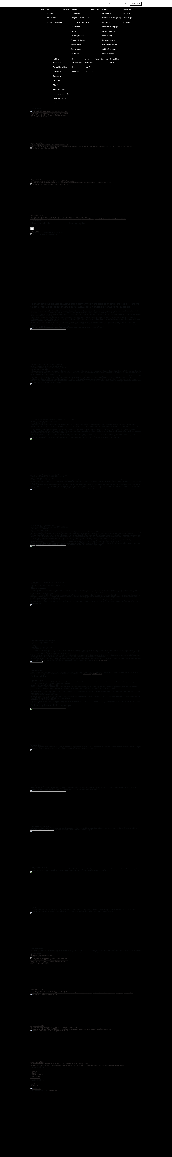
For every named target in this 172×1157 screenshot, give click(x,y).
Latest (48, 10)
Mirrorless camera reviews (80, 22)
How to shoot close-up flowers (41, 955)
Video (87, 59)
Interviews (126, 13)
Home (42, 10)
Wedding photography (110, 45)
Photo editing (107, 36)
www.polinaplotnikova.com (92, 674)
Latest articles (51, 18)
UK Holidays (57, 71)
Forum (97, 59)
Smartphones (75, 31)
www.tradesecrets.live (101, 660)
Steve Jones (34, 231)
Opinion (66, 10)
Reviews (74, 10)
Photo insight (127, 18)
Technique (34, 1085)
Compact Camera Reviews (80, 18)
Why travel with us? (59, 98)
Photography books (78, 40)
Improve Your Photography (111, 18)
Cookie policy (35, 1076)
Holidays (56, 59)
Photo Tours (57, 62)
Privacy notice (35, 1078)
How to (74, 67)
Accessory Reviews (77, 36)
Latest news (50, 13)
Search (127, 4)
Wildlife (55, 85)
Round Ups (75, 53)
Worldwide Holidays (60, 67)
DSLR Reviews (76, 13)
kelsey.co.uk (53, 1090)
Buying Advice (76, 49)
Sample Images (76, 45)
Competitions (114, 59)
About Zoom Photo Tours (61, 89)
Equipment (89, 62)
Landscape (56, 80)
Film (73, 59)
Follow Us (135, 3)
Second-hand (95, 10)
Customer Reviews (59, 103)
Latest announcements (54, 22)
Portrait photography (109, 40)
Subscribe (104, 59)
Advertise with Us (36, 1075)
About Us (33, 1071)
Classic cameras (77, 62)
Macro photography (109, 31)
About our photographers (61, 94)
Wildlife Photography (109, 49)
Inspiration (127, 10)
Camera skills (107, 13)
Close (1, 107)
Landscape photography (110, 27)
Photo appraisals (108, 53)
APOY (112, 62)
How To (105, 10)
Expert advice (107, 22)
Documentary (57, 76)
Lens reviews (75, 27)
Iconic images (127, 22)
